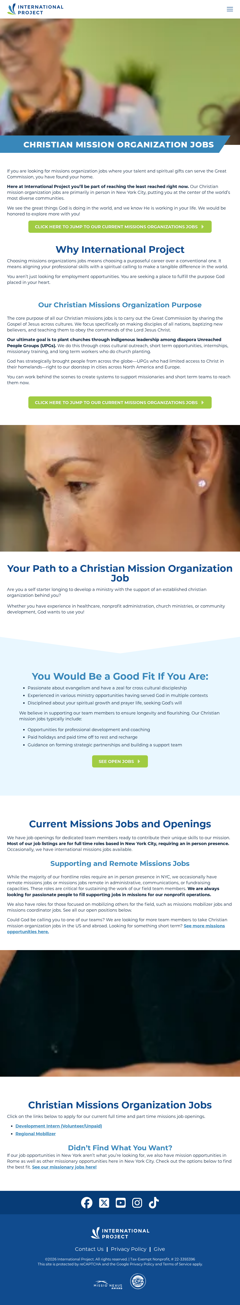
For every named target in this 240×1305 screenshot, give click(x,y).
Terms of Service (177, 1263)
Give (159, 1248)
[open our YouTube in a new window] (121, 1203)
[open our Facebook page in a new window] (87, 1203)
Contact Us (89, 1248)
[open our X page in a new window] (104, 1203)
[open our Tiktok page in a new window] (154, 1203)
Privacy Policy (128, 1248)
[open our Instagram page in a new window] (137, 1203)
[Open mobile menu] (230, 9)
